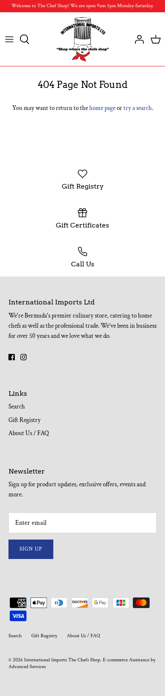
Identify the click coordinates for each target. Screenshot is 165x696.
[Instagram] (23, 357)
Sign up (30, 549)
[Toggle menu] (9, 39)
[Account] (137, 39)
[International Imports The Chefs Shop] (82, 39)
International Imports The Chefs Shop (62, 660)
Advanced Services (27, 666)
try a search (138, 108)
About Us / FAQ (28, 433)
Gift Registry (24, 420)
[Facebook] (11, 357)
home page (102, 108)
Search (16, 407)
